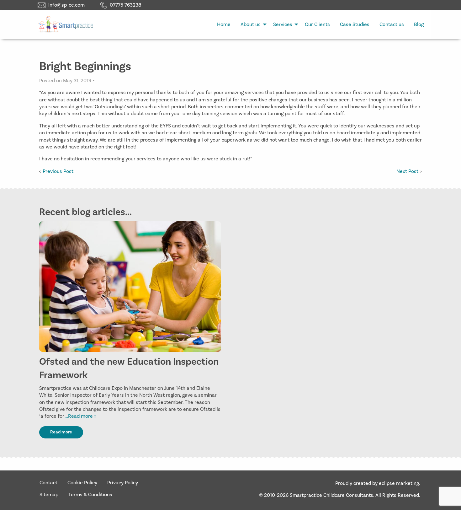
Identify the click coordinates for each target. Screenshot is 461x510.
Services (282, 24)
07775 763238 (125, 5)
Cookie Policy (82, 483)
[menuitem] (224, 24)
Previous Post (58, 171)
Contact (48, 483)
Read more (61, 432)
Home (223, 24)
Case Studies (354, 24)
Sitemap (49, 494)
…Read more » (80, 416)
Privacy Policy (122, 483)
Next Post (407, 171)
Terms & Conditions (90, 494)
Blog (419, 24)
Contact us (391, 24)
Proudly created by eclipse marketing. (377, 483)
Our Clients (317, 24)
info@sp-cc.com (66, 5)
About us (251, 24)
